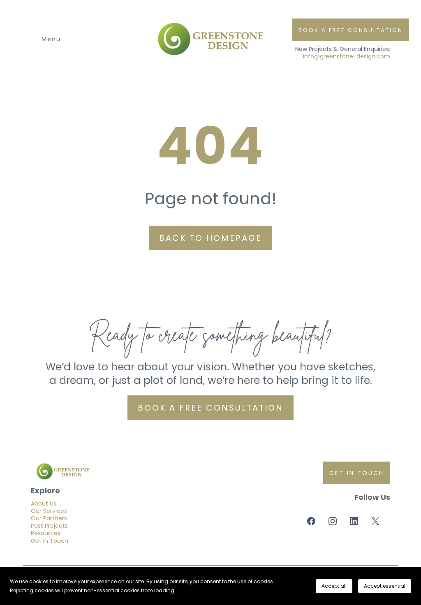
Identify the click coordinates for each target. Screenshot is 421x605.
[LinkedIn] (354, 521)
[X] (375, 521)
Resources (45, 533)
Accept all (334, 585)
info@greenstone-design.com (346, 56)
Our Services (49, 511)
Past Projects (49, 526)
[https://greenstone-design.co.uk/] (119, 471)
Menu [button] (51, 39)
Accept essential (384, 585)
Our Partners (49, 518)
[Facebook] (311, 521)
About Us (43, 503)
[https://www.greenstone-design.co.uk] (210, 39)
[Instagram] (332, 521)
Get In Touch (49, 541)
